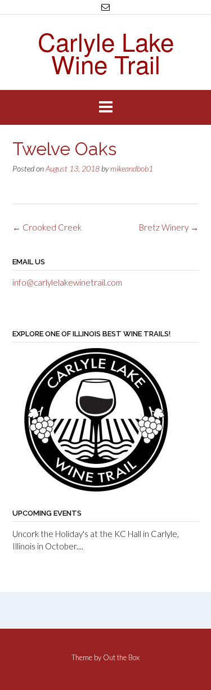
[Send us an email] (105, 7)
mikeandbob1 (131, 168)
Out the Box (121, 657)
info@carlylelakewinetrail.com (67, 282)
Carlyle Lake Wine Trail (106, 52)
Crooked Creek (47, 227)
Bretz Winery (169, 227)
